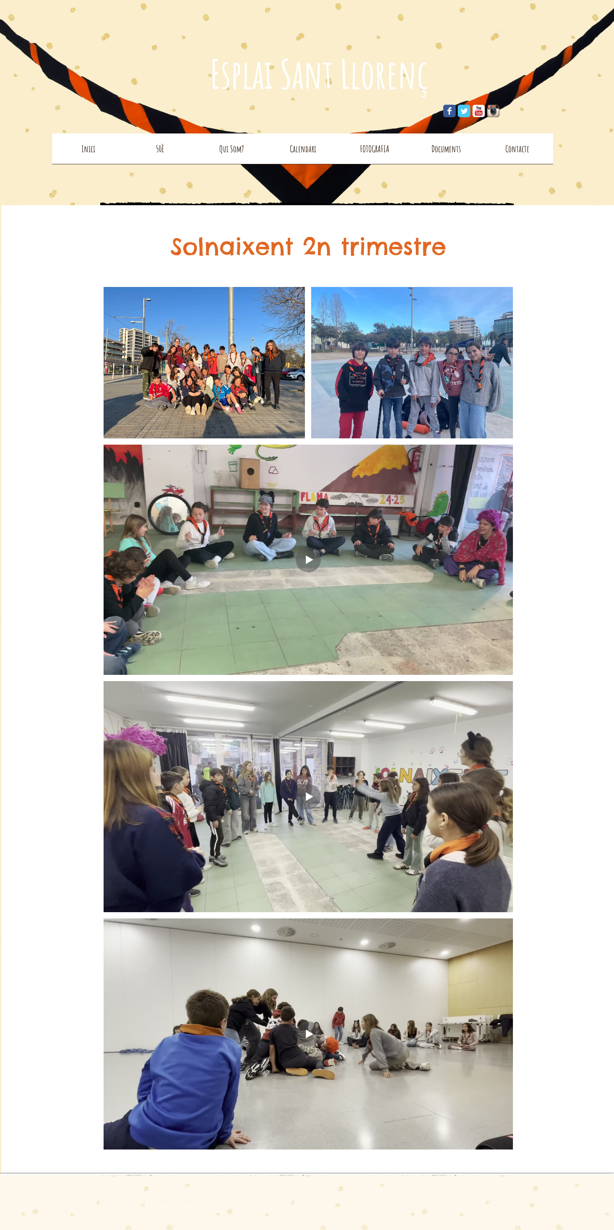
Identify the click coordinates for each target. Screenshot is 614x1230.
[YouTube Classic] (478, 111)
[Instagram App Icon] (493, 111)
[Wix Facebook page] (449, 111)
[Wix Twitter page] (464, 111)
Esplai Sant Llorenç (319, 73)
